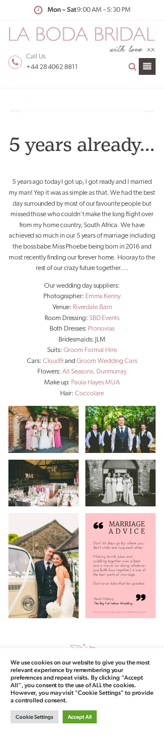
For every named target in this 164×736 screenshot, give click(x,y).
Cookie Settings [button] (34, 717)
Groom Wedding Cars (107, 361)
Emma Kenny (103, 296)
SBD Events (104, 318)
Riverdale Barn (92, 307)
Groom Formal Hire (90, 350)
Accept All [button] (80, 717)
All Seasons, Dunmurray (94, 371)
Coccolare (89, 393)
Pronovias (101, 329)
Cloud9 (53, 361)
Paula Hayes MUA (95, 382)
